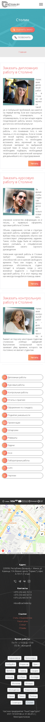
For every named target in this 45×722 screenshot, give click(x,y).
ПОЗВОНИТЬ (24, 37)
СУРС (10, 468)
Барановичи (14, 658)
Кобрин (22, 677)
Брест (36, 664)
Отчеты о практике (16, 400)
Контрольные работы (18, 392)
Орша (11, 696)
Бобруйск (10, 664)
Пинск (21, 696)
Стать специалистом (22, 618)
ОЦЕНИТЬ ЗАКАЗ (24, 29)
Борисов (24, 664)
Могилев (16, 683)
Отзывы (22, 628)
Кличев (9, 677)
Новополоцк (30, 690)
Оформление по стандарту (20, 407)
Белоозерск (30, 658)
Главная (22, 52)
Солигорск (16, 702)
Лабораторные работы (19, 460)
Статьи (22, 624)
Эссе (10, 453)
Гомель (22, 670)
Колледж (35, 677)
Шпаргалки (13, 430)
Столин (30, 702)
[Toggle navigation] (41, 4)
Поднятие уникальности (19, 415)
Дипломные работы (17, 377)
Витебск (10, 670)
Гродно (35, 670)
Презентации (14, 422)
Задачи (11, 445)
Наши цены (22, 621)
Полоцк (33, 696)
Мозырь (29, 683)
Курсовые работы (16, 385)
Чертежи (12, 475)
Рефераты (12, 437)
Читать (34, 163)
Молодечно (14, 690)
